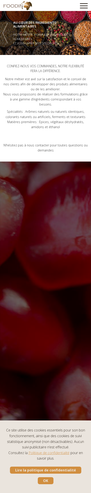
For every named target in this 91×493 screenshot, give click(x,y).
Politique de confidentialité (49, 452)
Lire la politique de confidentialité (45, 470)
